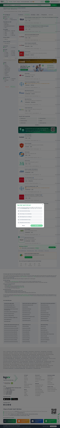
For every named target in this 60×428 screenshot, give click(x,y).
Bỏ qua (23, 225)
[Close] (43, 204)
